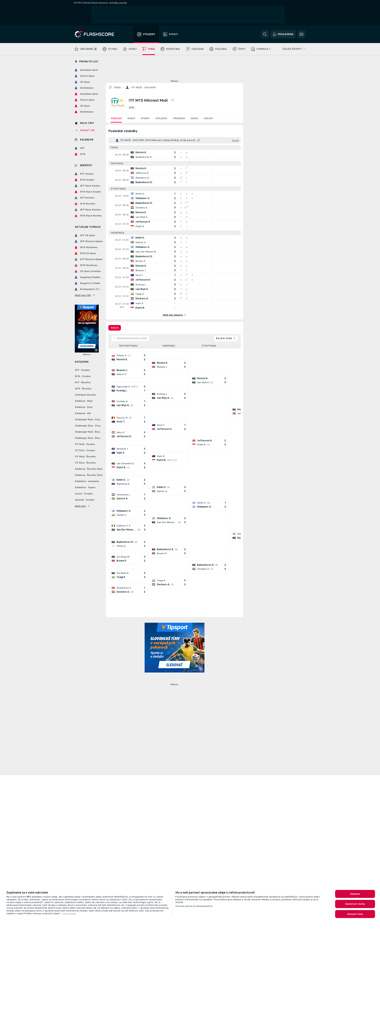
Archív (208, 118)
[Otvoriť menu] (301, 34)
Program (179, 118)
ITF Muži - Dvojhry (143, 87)
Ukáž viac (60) (83, 295)
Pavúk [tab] (114, 327)
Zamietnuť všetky (355, 903)
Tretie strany (69, 913)
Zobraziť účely (355, 914)
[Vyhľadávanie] (265, 34)
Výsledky (161, 118)
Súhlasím (355, 894)
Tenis (117, 87)
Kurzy (131, 118)
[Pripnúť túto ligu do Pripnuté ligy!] (172, 100)
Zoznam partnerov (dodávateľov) (194, 906)
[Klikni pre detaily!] (174, 154)
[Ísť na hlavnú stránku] (97, 34)
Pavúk (194, 118)
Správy (145, 118)
